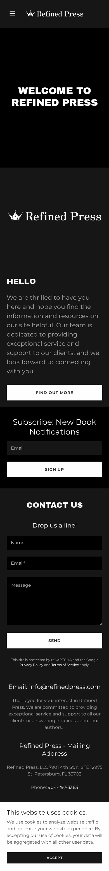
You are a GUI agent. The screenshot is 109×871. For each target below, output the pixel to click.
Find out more (54, 392)
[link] (54, 13)
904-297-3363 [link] (63, 787)
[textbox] (54, 448)
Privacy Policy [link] (31, 665)
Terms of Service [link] (65, 665)
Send (54, 640)
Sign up (54, 469)
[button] (14, 13)
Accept (55, 858)
